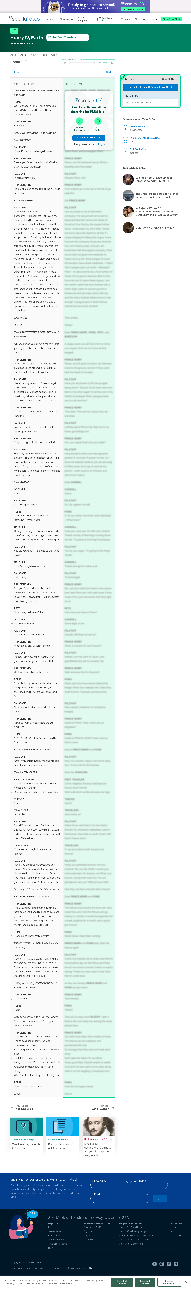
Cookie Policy (61, 1268)
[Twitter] (154, 1264)
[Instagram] (161, 1264)
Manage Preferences (169, 1282)
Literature (50, 19)
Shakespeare (66, 19)
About (174, 1231)
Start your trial (89, 137)
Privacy (28, 1268)
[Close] (186, 1282)
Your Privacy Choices (79, 1268)
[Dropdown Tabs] (85, 37)
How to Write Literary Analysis (133, 1231)
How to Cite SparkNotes (130, 1227)
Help (173, 1227)
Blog (137, 19)
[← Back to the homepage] (25, 18)
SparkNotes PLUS (92, 1227)
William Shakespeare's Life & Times (136, 1235)
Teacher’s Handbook (58, 1244)
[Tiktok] (176, 1264)
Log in (153, 19)
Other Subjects (82, 19)
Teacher (125, 19)
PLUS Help (89, 1239)
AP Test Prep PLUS (57, 1239)
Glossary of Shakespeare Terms (134, 1239)
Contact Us (176, 1235)
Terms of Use (16, 1268)
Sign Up (160, 1198)
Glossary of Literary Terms (131, 1244)
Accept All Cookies (122, 1282)
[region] (95, 1282)
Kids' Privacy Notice (43, 1268)
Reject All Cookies (145, 1282)
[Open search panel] (144, 19)
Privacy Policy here (31, 1193)
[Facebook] (169, 1264)
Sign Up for (172, 19)
